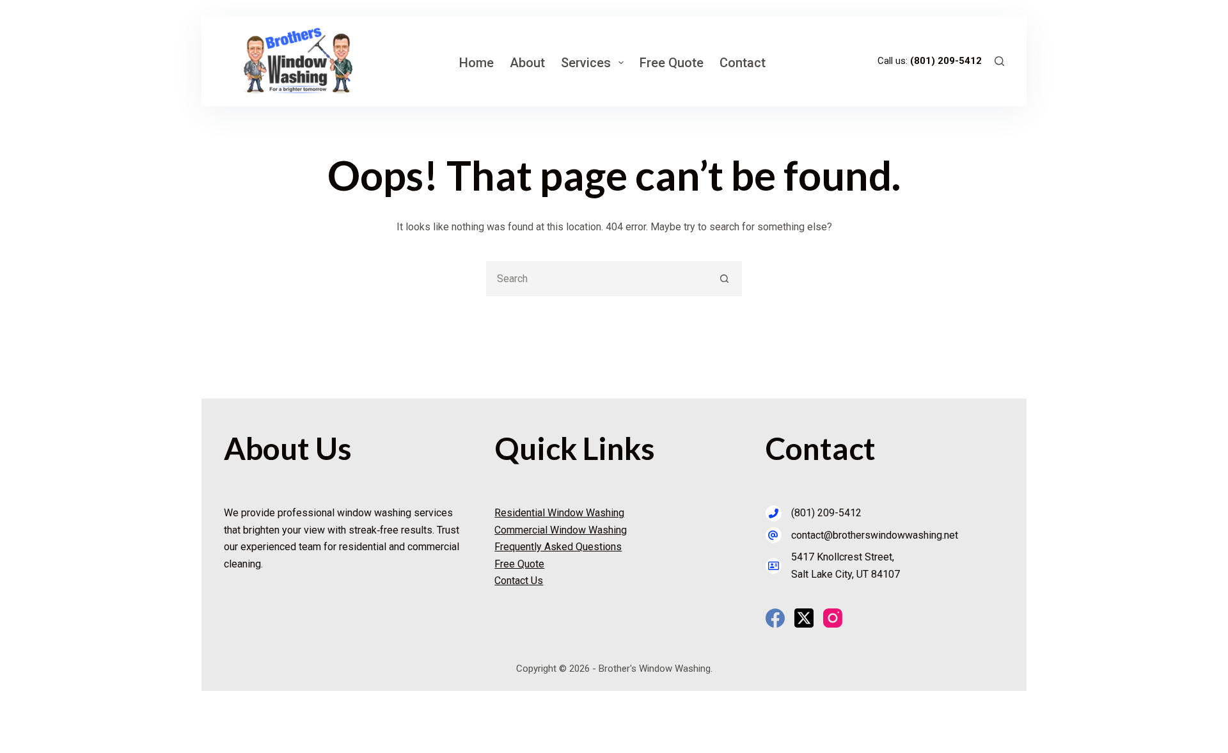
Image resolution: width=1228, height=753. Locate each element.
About (527, 62)
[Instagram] (832, 618)
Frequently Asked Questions (558, 547)
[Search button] (724, 278)
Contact (743, 62)
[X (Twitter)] (804, 618)
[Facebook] (775, 618)
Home (476, 62)
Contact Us (518, 581)
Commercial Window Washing (560, 530)
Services (586, 62)
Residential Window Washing (559, 513)
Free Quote (672, 62)
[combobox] (597, 278)
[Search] (999, 61)
